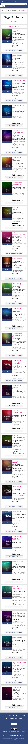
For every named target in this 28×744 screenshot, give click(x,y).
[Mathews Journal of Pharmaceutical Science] (7, 492)
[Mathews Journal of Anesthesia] (7, 542)
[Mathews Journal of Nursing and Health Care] (7, 617)
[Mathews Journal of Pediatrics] (7, 35)
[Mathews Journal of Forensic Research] (7, 643)
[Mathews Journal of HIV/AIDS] (7, 213)
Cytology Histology (14, 10)
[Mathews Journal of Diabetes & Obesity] (7, 416)
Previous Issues (10, 718)
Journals (7, 10)
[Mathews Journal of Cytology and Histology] (7, 188)
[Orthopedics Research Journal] (7, 567)
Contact (15, 1)
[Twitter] (3, 6)
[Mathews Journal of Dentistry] (7, 163)
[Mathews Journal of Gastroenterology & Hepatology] (7, 339)
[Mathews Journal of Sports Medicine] (7, 668)
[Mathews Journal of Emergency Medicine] (7, 289)
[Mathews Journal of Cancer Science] (7, 86)
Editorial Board (19, 718)
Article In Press (13, 715)
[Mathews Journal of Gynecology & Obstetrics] (7, 238)
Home (3, 1)
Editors (7, 1)
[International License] (14, 728)
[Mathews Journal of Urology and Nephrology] (7, 441)
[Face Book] (1, 6)
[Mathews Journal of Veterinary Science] (7, 592)
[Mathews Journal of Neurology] (7, 61)
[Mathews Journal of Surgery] (7, 466)
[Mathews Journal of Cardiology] (7, 314)
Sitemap (11, 1)
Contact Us (9, 721)
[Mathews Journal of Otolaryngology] (7, 693)
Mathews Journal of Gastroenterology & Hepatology (17, 335)
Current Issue (21, 715)
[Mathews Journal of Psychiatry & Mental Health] (7, 136)
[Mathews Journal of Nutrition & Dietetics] (7, 517)
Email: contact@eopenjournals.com (18, 47)
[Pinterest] (16, 724)
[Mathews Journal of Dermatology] (7, 391)
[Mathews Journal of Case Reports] (7, 111)
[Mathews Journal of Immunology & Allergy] (7, 366)
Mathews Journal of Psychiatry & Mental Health (17, 132)
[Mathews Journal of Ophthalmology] (7, 263)
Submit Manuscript (18, 721)
